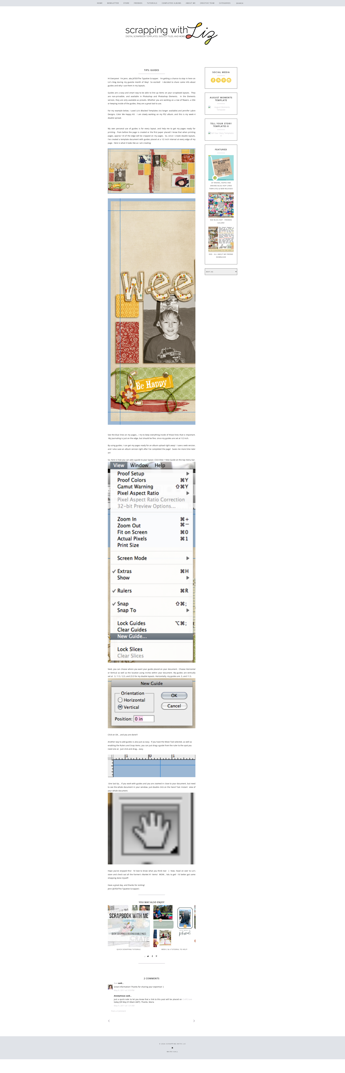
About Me (191, 3)
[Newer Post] (109, 1021)
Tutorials (152, 3)
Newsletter (113, 3)
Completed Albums (171, 3)
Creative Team (207, 3)
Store (126, 3)
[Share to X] (148, 956)
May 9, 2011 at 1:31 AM (124, 1005)
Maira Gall (172, 1052)
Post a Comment (118, 1011)
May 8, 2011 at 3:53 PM (124, 990)
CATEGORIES (225, 3)
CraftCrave (187, 999)
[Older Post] (194, 1021)
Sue (115, 983)
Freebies (138, 3)
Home (100, 3)
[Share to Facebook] (152, 956)
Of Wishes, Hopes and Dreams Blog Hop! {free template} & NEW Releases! (221, 186)
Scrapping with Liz (176, 1044)
